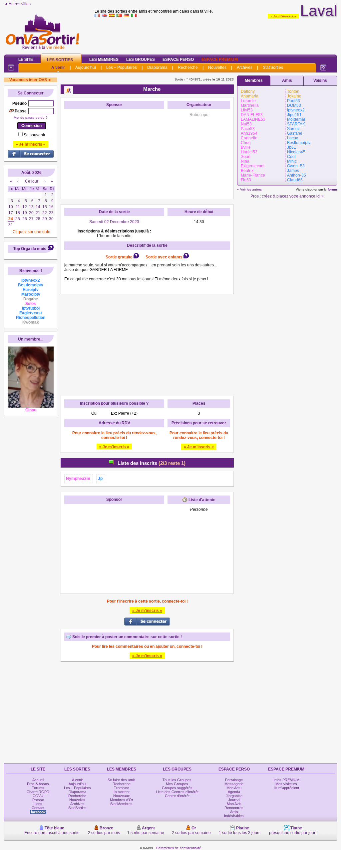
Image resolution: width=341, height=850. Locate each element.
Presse (38, 800)
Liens (38, 804)
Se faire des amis (122, 780)
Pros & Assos (38, 784)
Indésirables (234, 816)
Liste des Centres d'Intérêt (177, 792)
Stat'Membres (121, 804)
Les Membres (104, 59)
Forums (38, 788)
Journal (234, 800)
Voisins (320, 80)
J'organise (234, 796)
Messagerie (233, 784)
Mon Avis (234, 804)
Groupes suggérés (177, 788)
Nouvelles (217, 67)
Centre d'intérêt (177, 796)
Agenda (234, 792)
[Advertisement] (216, 35)
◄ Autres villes (17, 4)
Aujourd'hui (85, 67)
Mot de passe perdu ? (31, 117)
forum (332, 189)
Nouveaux (121, 796)
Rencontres (233, 808)
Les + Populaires (121, 67)
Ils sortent (122, 792)
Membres (254, 80)
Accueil (38, 780)
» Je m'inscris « (283, 16)
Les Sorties (60, 60)
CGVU (38, 796)
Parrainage (234, 780)
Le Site (25, 59)
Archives (244, 67)
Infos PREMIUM (286, 780)
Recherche (188, 67)
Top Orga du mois (29, 248)
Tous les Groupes (177, 780)
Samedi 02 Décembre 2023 (114, 221)
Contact (38, 808)
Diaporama (157, 67)
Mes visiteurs (286, 784)
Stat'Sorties (273, 67)
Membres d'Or (121, 800)
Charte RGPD (38, 792)
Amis (287, 80)
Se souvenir (34, 135)
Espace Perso (178, 59)
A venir (58, 67)
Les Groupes (140, 59)
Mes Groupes (177, 784)
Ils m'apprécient (286, 788)
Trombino (121, 788)
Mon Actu (233, 788)
